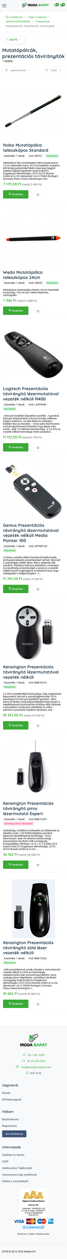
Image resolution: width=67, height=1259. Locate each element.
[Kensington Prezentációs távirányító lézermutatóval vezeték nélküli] (33, 633)
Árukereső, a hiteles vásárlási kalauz (33, 1234)
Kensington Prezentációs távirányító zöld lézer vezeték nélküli (28, 948)
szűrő (13, 39)
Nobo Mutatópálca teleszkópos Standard (25, 147)
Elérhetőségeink (11, 1099)
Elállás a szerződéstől (15, 1181)
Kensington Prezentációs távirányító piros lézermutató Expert (28, 808)
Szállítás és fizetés (13, 1155)
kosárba (17, 194)
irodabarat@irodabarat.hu (36, 1067)
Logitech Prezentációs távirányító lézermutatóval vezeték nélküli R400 (31, 394)
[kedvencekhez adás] (37, 194)
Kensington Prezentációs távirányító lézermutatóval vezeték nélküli (31, 672)
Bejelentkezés (10, 1119)
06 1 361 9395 (36, 1055)
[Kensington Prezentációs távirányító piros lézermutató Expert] (33, 769)
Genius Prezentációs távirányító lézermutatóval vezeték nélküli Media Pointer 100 (31, 532)
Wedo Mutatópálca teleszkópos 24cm (23, 275)
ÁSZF (5, 1161)
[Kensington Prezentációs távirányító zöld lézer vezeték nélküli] (33, 908)
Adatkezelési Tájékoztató (17, 1168)
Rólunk (6, 1093)
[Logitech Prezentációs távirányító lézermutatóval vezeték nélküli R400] (33, 354)
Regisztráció (9, 1126)
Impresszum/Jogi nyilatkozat (19, 1174)
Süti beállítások (14, 1134)
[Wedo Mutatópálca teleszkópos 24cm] (33, 238)
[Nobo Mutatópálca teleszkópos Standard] (33, 111)
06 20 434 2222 (36, 1061)
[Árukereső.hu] (33, 1228)
